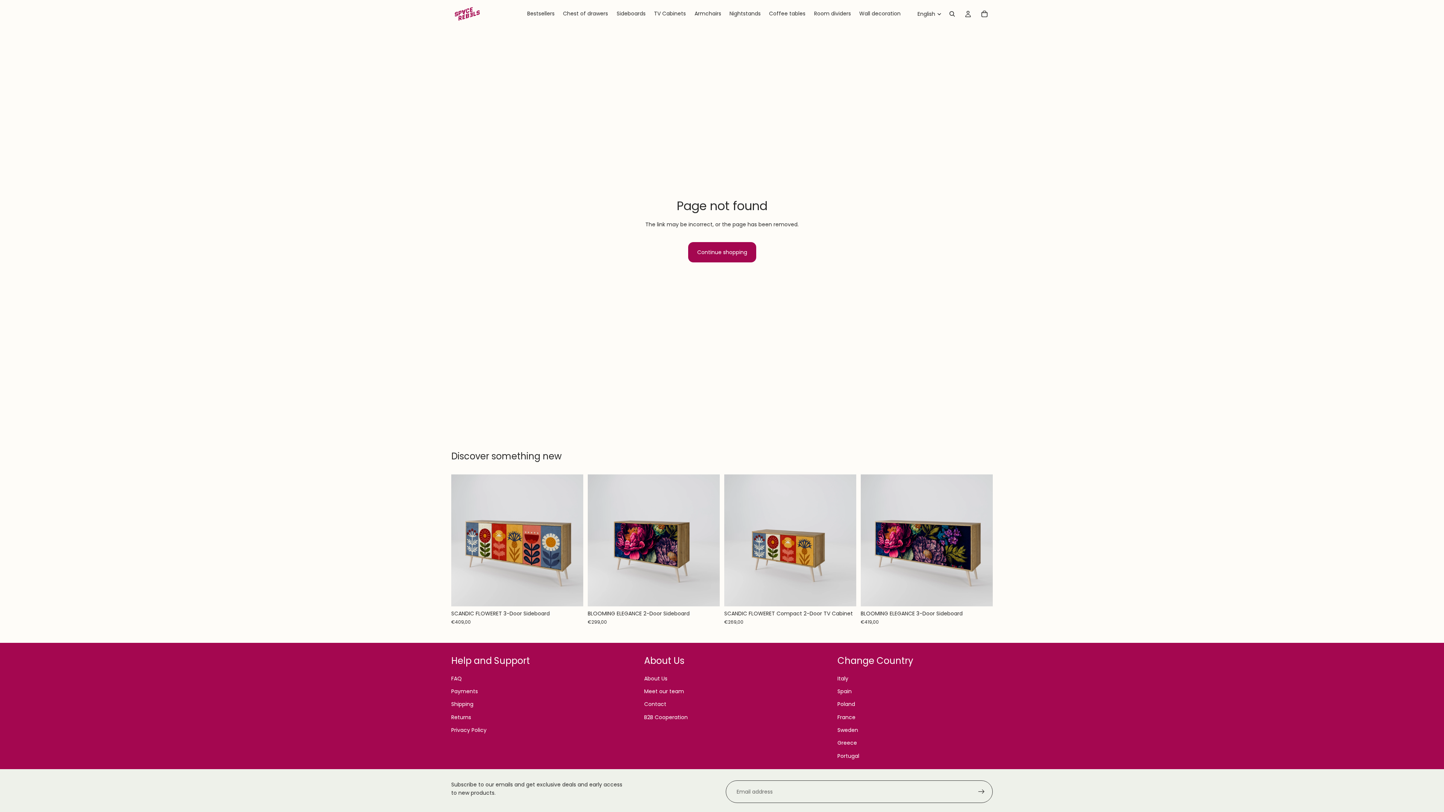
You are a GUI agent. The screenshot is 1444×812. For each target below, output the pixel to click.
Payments (464, 691)
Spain (844, 691)
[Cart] (984, 14)
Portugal (848, 756)
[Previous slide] (462, 540)
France (846, 717)
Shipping (462, 704)
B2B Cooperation (666, 717)
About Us (655, 678)
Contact (655, 704)
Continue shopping (722, 252)
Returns (461, 717)
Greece (847, 743)
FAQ (456, 678)
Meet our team (664, 691)
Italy (842, 678)
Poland (846, 704)
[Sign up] (981, 792)
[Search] (952, 14)
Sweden (847, 730)
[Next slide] (572, 540)
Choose (714, 594)
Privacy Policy (469, 730)
